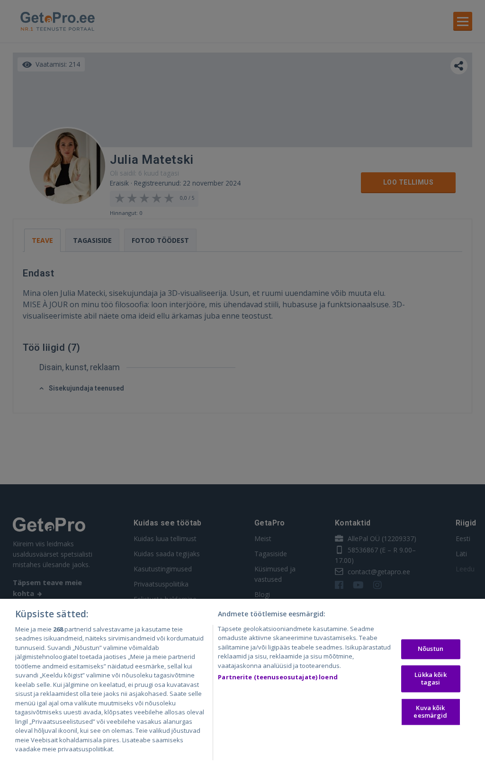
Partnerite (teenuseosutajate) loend (278, 677)
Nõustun (430, 649)
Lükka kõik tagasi (430, 678)
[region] (242, 682)
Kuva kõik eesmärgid (430, 712)
